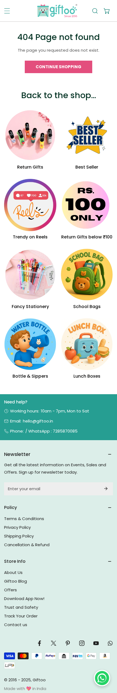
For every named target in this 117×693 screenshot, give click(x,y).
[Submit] (105, 488)
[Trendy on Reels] (30, 205)
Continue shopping (58, 67)
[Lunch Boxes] (87, 344)
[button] (107, 11)
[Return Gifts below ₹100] (87, 205)
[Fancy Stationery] (30, 274)
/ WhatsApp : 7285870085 (51, 431)
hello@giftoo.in (38, 421)
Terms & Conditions (24, 518)
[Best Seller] (87, 135)
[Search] (95, 11)
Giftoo (39, 680)
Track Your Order (21, 616)
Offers (10, 590)
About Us (13, 572)
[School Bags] (87, 274)
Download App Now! (24, 598)
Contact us (15, 624)
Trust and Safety (21, 607)
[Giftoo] (57, 10)
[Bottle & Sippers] (30, 344)
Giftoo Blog (15, 581)
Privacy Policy (17, 527)
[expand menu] (7, 11)
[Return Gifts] (30, 135)
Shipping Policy (19, 536)
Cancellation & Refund (27, 545)
